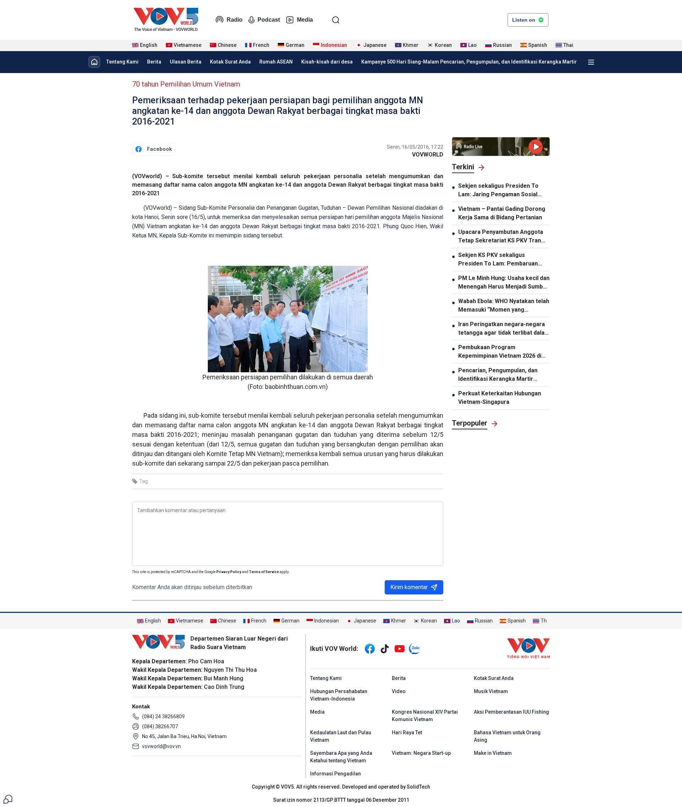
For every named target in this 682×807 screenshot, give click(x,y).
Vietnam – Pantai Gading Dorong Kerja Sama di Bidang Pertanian (501, 213)
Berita (154, 62)
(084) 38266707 (160, 726)
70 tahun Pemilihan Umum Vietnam (186, 84)
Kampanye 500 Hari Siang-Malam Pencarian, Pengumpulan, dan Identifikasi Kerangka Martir (469, 62)
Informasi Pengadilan (335, 773)
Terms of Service (264, 572)
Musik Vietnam (491, 691)
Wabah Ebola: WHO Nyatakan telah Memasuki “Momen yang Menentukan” (503, 306)
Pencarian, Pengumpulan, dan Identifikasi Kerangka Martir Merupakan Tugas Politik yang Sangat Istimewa (498, 375)
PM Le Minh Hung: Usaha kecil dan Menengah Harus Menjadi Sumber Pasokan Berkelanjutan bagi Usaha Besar (504, 283)
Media (305, 20)
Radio (235, 20)
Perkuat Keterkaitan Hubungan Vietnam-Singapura (499, 397)
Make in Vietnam (493, 753)
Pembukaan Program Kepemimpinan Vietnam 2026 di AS (499, 352)
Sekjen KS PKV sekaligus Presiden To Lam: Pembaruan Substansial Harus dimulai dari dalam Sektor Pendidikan (498, 260)
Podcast (269, 20)
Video (399, 691)
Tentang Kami (122, 62)
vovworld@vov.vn (161, 746)
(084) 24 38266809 (163, 716)
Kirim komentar (409, 587)
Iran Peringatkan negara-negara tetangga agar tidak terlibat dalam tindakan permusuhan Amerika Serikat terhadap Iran (504, 329)
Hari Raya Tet (407, 732)
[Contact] (8, 798)
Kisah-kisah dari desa (327, 62)
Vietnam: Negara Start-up (421, 753)
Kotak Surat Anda (230, 62)
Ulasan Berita (185, 62)
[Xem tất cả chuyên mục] (591, 62)
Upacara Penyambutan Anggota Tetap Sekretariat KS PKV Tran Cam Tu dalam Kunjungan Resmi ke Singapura (500, 237)
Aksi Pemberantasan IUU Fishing (511, 712)
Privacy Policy (228, 572)
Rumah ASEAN (276, 62)
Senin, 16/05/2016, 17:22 (415, 147)
